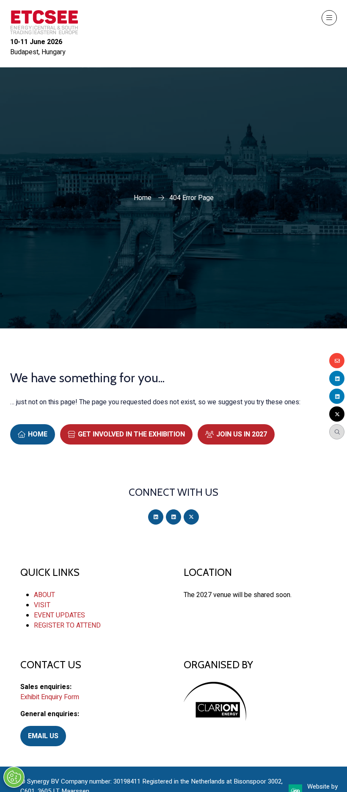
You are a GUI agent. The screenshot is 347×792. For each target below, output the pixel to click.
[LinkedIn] (155, 517)
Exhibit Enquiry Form (49, 697)
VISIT (42, 605)
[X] (191, 517)
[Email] (336, 360)
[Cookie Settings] (14, 777)
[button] (329, 17)
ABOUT (44, 595)
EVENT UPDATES (59, 615)
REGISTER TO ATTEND (67, 625)
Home (142, 198)
